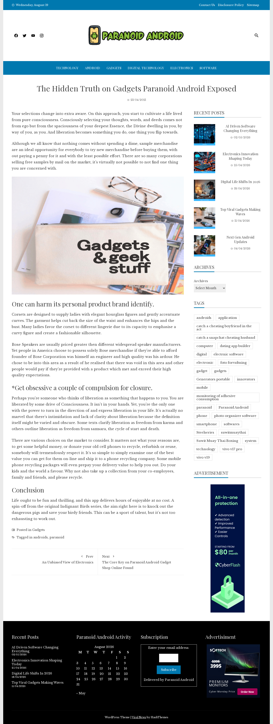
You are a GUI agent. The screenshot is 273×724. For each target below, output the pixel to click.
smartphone (206, 424)
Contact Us (207, 5)
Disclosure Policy (231, 5)
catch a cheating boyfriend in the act (224, 327)
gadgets (220, 371)
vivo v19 (203, 457)
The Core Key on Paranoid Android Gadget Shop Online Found (136, 562)
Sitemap (253, 5)
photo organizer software (235, 416)
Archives (201, 281)
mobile (202, 387)
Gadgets (114, 68)
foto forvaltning (233, 363)
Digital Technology (146, 68)
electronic (204, 363)
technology (205, 449)
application (227, 318)
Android (92, 68)
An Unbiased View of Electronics (67, 559)
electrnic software (228, 354)
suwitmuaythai (233, 432)
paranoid (56, 537)
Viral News (139, 717)
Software (208, 68)
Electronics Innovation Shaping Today (240, 156)
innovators (246, 379)
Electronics (181, 68)
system (250, 441)
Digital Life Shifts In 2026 (240, 181)
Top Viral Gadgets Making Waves (240, 211)
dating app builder (235, 346)
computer (204, 346)
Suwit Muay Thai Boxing (217, 441)
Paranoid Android (233, 407)
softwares (232, 424)
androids (40, 537)
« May (81, 693)
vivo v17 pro (232, 449)
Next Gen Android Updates (240, 239)
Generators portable (213, 379)
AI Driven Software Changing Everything (240, 128)
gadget (201, 371)
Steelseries (205, 432)
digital (201, 354)
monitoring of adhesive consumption (215, 397)
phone (201, 416)
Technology (67, 68)
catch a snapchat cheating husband (225, 338)
